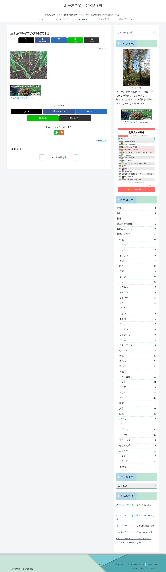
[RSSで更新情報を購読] (61, 132)
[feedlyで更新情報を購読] (56, 132)
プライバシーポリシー (135, 564)
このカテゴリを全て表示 (136, 182)
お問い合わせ (152, 564)
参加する (151, 185)
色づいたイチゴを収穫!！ (128, 505)
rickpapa (148, 515)
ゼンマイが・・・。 (126, 526)
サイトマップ (119, 564)
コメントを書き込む (59, 157)
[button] (91, 40)
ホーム (99, 564)
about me (108, 564)
